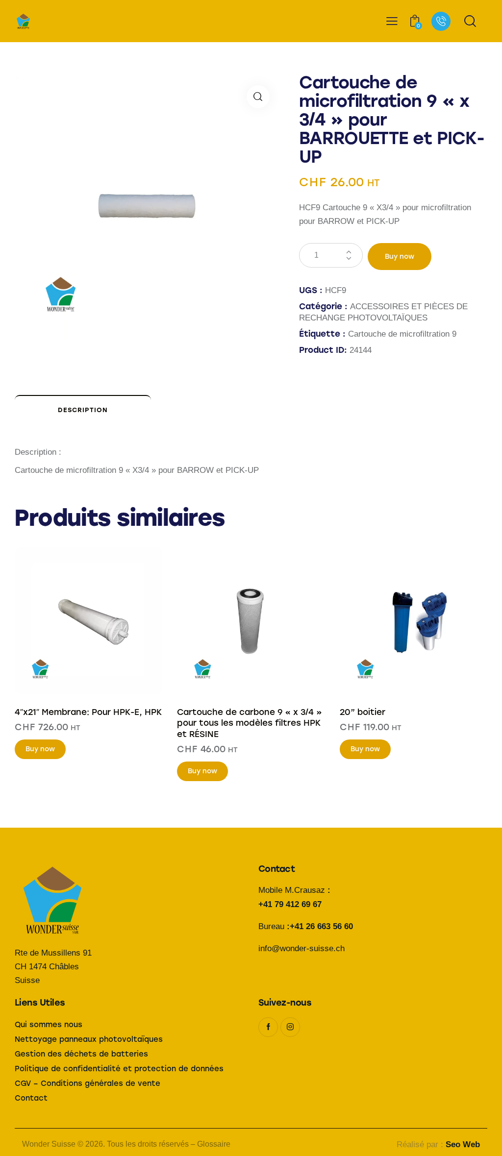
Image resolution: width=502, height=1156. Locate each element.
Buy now (399, 256)
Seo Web (463, 1144)
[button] (258, 96)
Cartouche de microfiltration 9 (402, 334)
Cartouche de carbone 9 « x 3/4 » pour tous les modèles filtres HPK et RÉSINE (249, 722)
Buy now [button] (40, 749)
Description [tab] (83, 410)
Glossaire (213, 1144)
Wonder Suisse (48, 1144)
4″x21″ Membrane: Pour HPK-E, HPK (88, 712)
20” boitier (362, 712)
